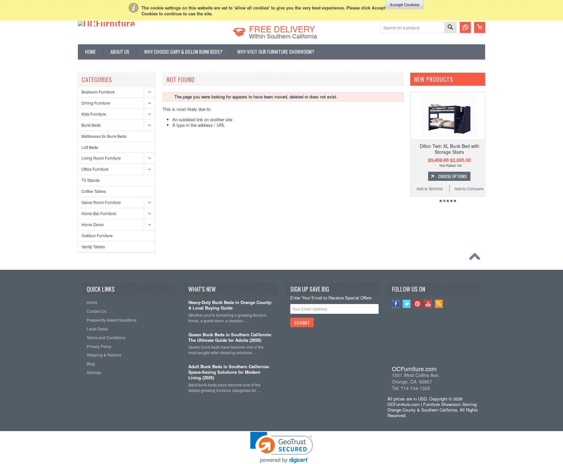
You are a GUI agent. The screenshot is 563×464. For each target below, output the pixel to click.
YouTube (428, 304)
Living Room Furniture (101, 158)
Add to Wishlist (429, 188)
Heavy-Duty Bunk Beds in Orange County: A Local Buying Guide (230, 305)
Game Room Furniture (101, 202)
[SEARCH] (450, 28)
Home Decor (92, 224)
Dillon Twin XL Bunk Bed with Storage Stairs (449, 149)
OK (405, 4)
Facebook (396, 304)
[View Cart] (479, 27)
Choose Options (452, 176)
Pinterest (417, 304)
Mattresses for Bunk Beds (103, 136)
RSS (439, 304)
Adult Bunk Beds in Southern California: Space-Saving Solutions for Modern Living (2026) (228, 372)
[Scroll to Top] (476, 258)
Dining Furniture (95, 103)
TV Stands (90, 180)
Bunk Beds (91, 125)
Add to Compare (469, 188)
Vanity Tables (93, 246)
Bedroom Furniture (98, 91)
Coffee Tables (93, 191)
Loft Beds (89, 147)
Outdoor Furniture (97, 235)
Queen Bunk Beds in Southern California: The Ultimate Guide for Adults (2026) (230, 337)
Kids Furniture (93, 114)
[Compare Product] (465, 27)
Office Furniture (94, 169)
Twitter (407, 304)
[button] (434, 341)
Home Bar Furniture (98, 213)
